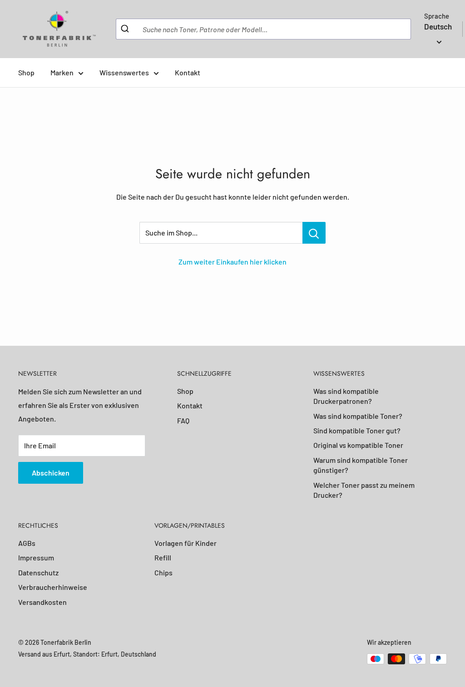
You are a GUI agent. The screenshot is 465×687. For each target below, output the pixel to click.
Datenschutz (38, 572)
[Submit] (126, 29)
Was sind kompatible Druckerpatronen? (346, 396)
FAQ (183, 420)
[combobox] (263, 29)
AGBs (26, 543)
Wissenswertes (124, 72)
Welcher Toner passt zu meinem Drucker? (364, 490)
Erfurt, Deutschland (128, 654)
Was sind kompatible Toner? (357, 416)
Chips (163, 572)
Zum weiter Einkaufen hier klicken (232, 261)
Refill (162, 557)
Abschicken (50, 472)
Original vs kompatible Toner (358, 445)
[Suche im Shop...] (314, 233)
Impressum (36, 557)
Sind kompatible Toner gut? (357, 430)
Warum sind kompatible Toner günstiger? (360, 465)
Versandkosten (42, 602)
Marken (62, 72)
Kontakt (187, 72)
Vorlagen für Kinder (185, 543)
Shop (26, 72)
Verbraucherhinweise (52, 587)
